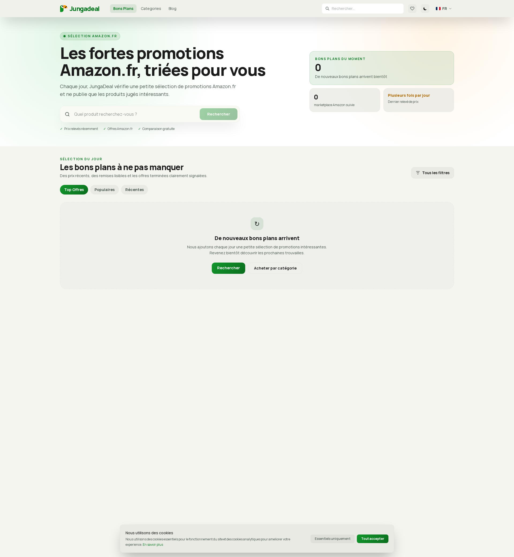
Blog (172, 8)
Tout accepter (372, 538)
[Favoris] (412, 8)
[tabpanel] (257, 245)
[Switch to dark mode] (425, 8)
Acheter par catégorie (275, 268)
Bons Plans (123, 8)
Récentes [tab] (134, 189)
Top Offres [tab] (74, 189)
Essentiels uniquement (332, 538)
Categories (151, 8)
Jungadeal (84, 8)
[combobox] (366, 8)
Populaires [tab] (105, 189)
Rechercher (218, 114)
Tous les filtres (435, 172)
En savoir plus (153, 544)
